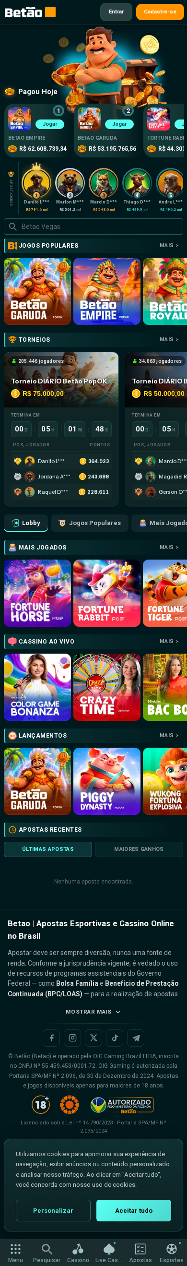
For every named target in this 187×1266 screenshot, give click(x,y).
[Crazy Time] (106, 687)
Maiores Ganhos (139, 849)
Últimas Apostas (48, 849)
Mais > (169, 245)
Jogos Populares (95, 522)
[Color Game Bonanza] (37, 687)
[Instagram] (72, 1038)
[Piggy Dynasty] (106, 781)
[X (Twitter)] (93, 1038)
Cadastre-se (160, 12)
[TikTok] (114, 1038)
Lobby (31, 522)
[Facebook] (51, 1038)
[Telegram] (135, 1038)
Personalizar (53, 1210)
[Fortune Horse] (37, 593)
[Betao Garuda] (37, 291)
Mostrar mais (88, 1011)
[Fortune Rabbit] (106, 593)
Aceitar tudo (133, 1210)
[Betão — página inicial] (23, 12)
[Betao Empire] (106, 291)
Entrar (116, 12)
